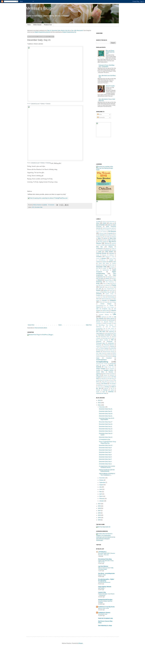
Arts (104, 236)
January (101, 501)
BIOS (99, 245)
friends (105, 290)
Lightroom (104, 316)
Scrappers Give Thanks (101, 363)
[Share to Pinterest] (68, 205)
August (101, 484)
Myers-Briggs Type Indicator (106, 325)
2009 (99, 506)
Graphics (98, 295)
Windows (98, 390)
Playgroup (98, 346)
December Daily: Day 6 (105, 454)
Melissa (42, 103)
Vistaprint (114, 385)
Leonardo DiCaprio (104, 314)
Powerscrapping (104, 348)
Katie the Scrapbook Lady (103, 308)
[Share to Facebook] (66, 205)
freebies (98, 290)
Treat (97, 383)
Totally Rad (104, 381)
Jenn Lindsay (113, 302)
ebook (102, 278)
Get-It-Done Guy (105, 292)
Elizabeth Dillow (108, 280)
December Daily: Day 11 (105, 426)
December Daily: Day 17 (105, 422)
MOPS (104, 323)
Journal (111, 305)
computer (111, 260)
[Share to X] (64, 205)
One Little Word (100, 331)
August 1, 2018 (101, 575)
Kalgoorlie (98, 307)
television (112, 375)
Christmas (99, 256)
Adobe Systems (101, 229)
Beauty (100, 240)
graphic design (109, 293)
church (97, 258)
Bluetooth (107, 248)
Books (101, 250)
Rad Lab (112, 349)
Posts (100, 114)
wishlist (112, 390)
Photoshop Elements (109, 344)
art (115, 233)
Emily (98, 283)
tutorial (99, 385)
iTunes (106, 302)
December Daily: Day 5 (105, 457)
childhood (111, 255)
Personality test (106, 338)
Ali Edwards (112, 231)
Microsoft (98, 321)
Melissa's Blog (38, 8)
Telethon (105, 375)
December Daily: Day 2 (105, 464)
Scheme (109, 356)
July (100, 487)
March (101, 496)
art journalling (108, 235)
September (102, 482)
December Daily (56, 30)
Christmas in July (109, 256)
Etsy (109, 283)
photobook (98, 341)
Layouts (113, 310)
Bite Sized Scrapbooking (108, 245)
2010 (99, 503)
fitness (100, 287)
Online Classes (37, 24)
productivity (113, 348)
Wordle (97, 391)
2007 (99, 510)
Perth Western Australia (102, 339)
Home (29, 24)
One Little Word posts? (77, 30)
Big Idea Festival (102, 241)
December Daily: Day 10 (105, 445)
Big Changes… (101, 588)
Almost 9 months (110, 86)
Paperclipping (99, 333)
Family (114, 285)
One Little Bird (110, 330)
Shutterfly (98, 367)
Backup (105, 238)
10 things (98, 221)
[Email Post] (57, 204)
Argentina (110, 233)
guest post (110, 295)
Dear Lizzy (111, 265)
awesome (114, 236)
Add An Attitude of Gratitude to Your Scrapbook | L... (107, 474)
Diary (110, 268)
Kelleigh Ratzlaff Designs (105, 599)
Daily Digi (105, 265)
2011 (33, 207)
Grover (104, 295)
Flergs (106, 287)
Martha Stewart (110, 318)
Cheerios (104, 255)
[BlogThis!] (62, 205)
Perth (113, 338)
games (97, 292)
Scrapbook (109, 358)
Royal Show (108, 354)
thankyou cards (106, 376)
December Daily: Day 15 (105, 429)
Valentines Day (106, 385)
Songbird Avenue (109, 370)
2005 (99, 515)
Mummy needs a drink (103, 608)
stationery (98, 373)
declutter (112, 266)
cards (99, 251)
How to (98, 298)
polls (97, 348)
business (107, 250)
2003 (104, 221)
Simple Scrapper (100, 368)
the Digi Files (103, 378)
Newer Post (31, 325)
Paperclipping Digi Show (110, 333)
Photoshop (98, 344)
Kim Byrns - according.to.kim (106, 573)
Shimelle (111, 365)
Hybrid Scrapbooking (106, 298)
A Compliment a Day (104, 439)
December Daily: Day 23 (105, 413)
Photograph (109, 341)
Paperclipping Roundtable (104, 335)
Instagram (113, 300)
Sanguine (103, 356)
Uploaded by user (35, 103)
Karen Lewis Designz (109, 307)
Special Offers (100, 371)
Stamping (111, 371)
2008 (99, 508)
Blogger (81, 643)
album (97, 231)
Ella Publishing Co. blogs (105, 625)
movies (109, 323)
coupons (104, 261)
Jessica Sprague (106, 303)
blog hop (99, 246)
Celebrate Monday (101, 253)
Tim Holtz (106, 380)
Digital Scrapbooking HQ (69, 32)
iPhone (100, 302)
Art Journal (100, 235)
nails (107, 326)
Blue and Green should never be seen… (110, 52)
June (100, 489)
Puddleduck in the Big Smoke (106, 606)
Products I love (48, 24)
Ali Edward (103, 231)
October (101, 480)
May (100, 491)
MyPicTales (98, 326)
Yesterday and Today (101, 393)
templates (98, 376)
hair (115, 295)
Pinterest (48, 103)
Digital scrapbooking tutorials (42, 32)
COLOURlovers (102, 260)
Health (99, 297)
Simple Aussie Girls (109, 366)
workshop (110, 391)
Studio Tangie (106, 373)
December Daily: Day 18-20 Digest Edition (106, 419)
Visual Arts (100, 386)
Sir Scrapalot (111, 368)
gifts (113, 292)
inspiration (104, 300)
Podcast (112, 346)
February (101, 498)
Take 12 (49, 30)
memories (104, 320)
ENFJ (104, 283)
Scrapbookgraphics (101, 359)
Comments (101, 117)
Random (98, 351)
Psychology (100, 349)
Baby (99, 238)
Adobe (109, 224)
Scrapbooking (102, 362)
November (102, 478)
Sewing (103, 365)
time (111, 380)
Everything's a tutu (102, 614)
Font (111, 287)
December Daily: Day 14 (105, 431)
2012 (104, 223)
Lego (107, 312)
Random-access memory (108, 351)
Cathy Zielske (109, 251)
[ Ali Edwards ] (102, 552)
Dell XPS (98, 268)
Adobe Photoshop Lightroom (109, 228)
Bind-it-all (107, 243)
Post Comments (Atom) (41, 328)
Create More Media (104, 263)
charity (97, 255)
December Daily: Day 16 (105, 424)
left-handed (101, 312)
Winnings (105, 390)
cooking (98, 261)
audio (108, 236)
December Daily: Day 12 (105, 437)
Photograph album (100, 343)
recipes (108, 353)
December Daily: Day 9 (105, 447)
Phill (112, 340)
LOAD (110, 316)
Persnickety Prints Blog (105, 559)
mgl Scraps (111, 320)
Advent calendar (110, 229)
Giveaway (99, 293)
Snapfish (98, 370)
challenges (111, 253)
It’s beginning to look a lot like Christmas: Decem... (107, 466)
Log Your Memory (103, 566)
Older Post (89, 325)
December (102, 407)
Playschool (105, 346)
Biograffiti (114, 243)
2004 (99, 517)
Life (114, 314)
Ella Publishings (110, 281)
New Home (111, 328)
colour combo (113, 258)
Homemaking (111, 297)
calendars (113, 250)
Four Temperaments (109, 288)
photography (111, 343)
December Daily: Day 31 (105, 409)
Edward (100, 280)
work (103, 391)
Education (113, 278)
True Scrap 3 (112, 383)
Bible (105, 240)
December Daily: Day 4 (105, 459)
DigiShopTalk (106, 270)
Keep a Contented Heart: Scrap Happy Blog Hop (107, 442)
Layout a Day (105, 310)
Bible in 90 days (112, 240)
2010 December (110, 221)
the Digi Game (111, 378)
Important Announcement (104, 582)
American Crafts (102, 233)
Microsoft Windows (108, 321)
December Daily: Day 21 (105, 416)
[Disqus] (59, 237)
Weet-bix (106, 388)
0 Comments (51, 204)
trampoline (111, 381)
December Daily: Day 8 (105, 450)
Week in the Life (65, 30)
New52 (98, 330)
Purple (106, 349)
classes (103, 258)
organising (111, 331)
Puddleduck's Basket (104, 612)
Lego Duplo (113, 312)
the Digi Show (99, 380)
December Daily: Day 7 (105, 452)
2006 (99, 513)
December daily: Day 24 (105, 411)
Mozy (115, 323)
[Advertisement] (60, 319)
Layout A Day (102, 592)
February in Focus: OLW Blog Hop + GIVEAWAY (106, 66)
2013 (111, 223)
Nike (104, 330)
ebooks (107, 278)
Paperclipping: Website (104, 586)
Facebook (107, 285)
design (104, 268)
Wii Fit (112, 388)
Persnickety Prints (105, 336)
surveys (112, 373)
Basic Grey (113, 238)
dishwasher (110, 276)
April (100, 494)
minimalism (98, 323)
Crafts (114, 261)
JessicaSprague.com (101, 305)
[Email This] (60, 205)
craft (109, 261)
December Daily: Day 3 (105, 461)
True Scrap (104, 383)
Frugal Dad (111, 290)
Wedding (107, 386)
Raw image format (100, 353)
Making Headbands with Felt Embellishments (106, 470)
